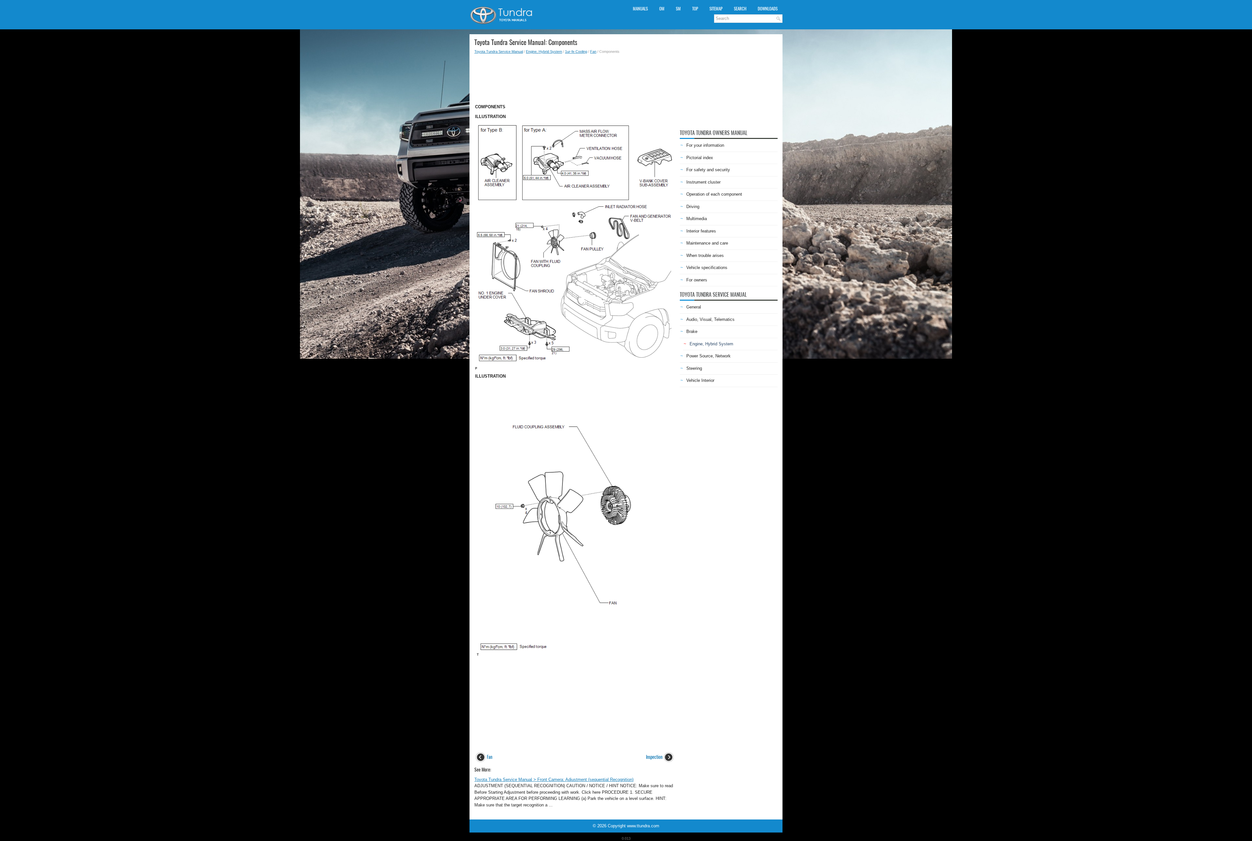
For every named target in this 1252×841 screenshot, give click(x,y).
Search (740, 8)
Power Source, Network (708, 355)
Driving (692, 206)
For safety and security (708, 169)
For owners (696, 280)
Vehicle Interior (700, 380)
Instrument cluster (703, 182)
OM (661, 8)
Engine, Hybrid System (544, 51)
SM (678, 8)
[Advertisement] (574, 77)
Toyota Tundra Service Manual (498, 51)
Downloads (768, 8)
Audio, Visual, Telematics (710, 319)
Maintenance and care (707, 243)
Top (695, 8)
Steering (694, 368)
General (693, 307)
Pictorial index (699, 157)
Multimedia (696, 218)
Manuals (640, 8)
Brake (691, 331)
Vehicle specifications (706, 267)
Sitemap (716, 8)
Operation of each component (714, 194)
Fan (593, 51)
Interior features (701, 231)
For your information (705, 145)
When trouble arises (705, 255)
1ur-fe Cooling (576, 51)
